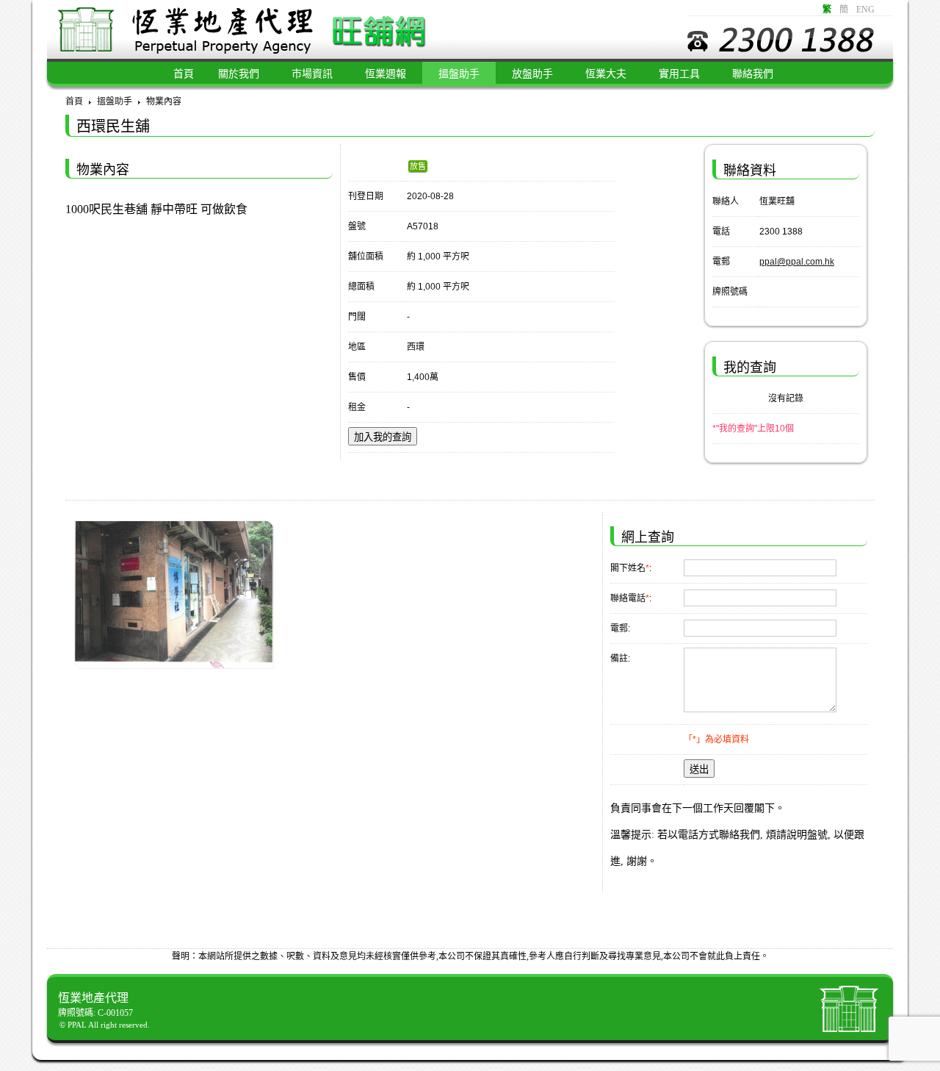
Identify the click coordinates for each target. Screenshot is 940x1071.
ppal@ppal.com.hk (796, 262)
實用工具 (679, 73)
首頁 (74, 101)
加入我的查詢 (382, 437)
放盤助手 (532, 73)
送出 (699, 769)
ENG (865, 9)
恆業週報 (385, 73)
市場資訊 (312, 73)
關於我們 (238, 73)
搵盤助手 (459, 73)
